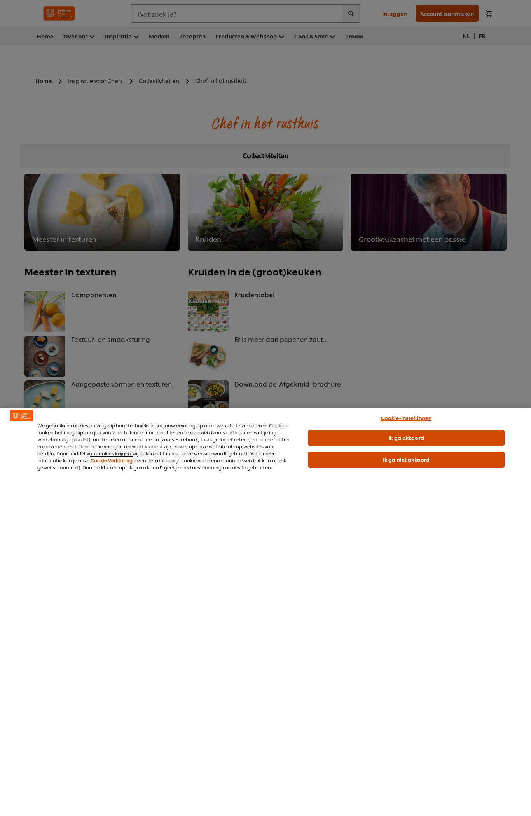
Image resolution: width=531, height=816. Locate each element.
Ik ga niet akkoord (406, 459)
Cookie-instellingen (406, 417)
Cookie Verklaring (112, 460)
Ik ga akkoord (406, 437)
